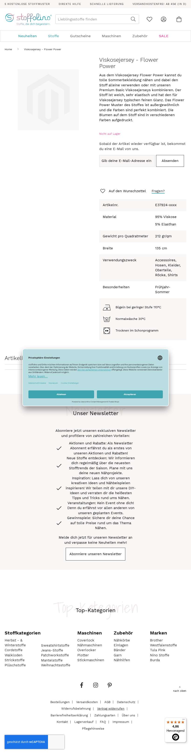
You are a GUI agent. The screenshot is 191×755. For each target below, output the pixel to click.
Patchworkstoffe (55, 655)
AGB (107, 702)
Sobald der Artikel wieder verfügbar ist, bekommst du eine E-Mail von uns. (142, 146)
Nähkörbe (122, 640)
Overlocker (86, 650)
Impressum (121, 722)
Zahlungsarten (104, 715)
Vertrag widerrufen (110, 708)
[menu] (95, 35)
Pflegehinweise (93, 728)
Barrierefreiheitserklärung (69, 715)
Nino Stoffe (159, 655)
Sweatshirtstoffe (55, 645)
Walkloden (13, 655)
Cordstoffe (14, 650)
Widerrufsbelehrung (76, 708)
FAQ (103, 722)
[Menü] (183, 720)
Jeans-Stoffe (52, 650)
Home (8, 49)
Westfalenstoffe (163, 645)
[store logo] (28, 19)
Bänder (120, 650)
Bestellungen (60, 702)
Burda (155, 660)
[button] (122, 191)
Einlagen (121, 645)
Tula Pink (157, 650)
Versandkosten (87, 702)
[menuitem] (29, 35)
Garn (118, 655)
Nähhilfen (122, 660)
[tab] (95, 36)
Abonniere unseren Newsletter (95, 554)
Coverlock (85, 640)
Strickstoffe (15, 660)
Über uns (128, 715)
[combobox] (97, 19)
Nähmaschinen (89, 645)
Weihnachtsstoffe (55, 665)
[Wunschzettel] (149, 19)
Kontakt (62, 722)
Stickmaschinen (90, 660)
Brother (156, 640)
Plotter (83, 655)
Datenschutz (126, 702)
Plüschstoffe (15, 665)
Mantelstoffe (52, 660)
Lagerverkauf (83, 722)
